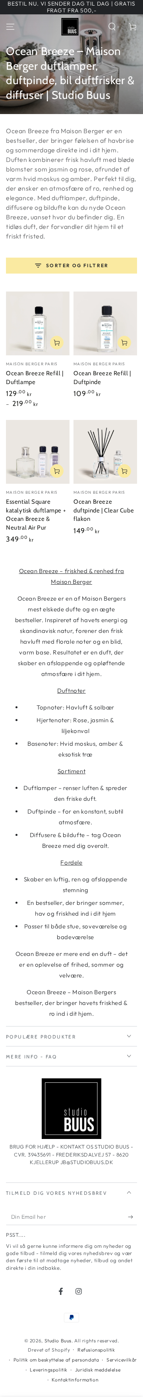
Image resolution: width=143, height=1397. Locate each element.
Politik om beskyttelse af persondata (56, 1360)
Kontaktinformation (75, 1380)
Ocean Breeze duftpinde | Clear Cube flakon (103, 510)
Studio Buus (58, 1341)
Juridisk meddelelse (97, 1370)
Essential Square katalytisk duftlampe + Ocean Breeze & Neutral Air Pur (36, 514)
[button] (112, 26)
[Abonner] (132, 1217)
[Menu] (10, 26)
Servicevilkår (121, 1360)
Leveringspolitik (49, 1370)
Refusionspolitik (96, 1350)
